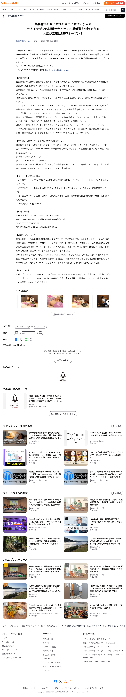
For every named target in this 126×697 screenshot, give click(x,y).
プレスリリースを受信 (91, 3)
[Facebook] (16, 339)
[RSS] (70, 681)
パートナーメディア (9, 650)
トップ (3, 626)
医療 (40, 333)
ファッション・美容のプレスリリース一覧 (26, 626)
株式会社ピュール (23, 41)
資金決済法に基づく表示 (94, 688)
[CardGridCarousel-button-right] (108, 302)
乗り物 (97, 9)
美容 (16, 333)
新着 (4, 9)
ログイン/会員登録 (116, 3)
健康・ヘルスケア (28, 333)
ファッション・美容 (37, 9)
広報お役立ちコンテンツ (11, 658)
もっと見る (117, 426)
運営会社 (26, 688)
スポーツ (64, 9)
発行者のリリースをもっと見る (63, 414)
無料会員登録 (48, 639)
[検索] (123, 10)
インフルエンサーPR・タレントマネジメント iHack (103, 651)
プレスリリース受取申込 (52, 662)
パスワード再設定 (49, 647)
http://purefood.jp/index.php (57, 70)
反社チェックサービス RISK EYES (96, 662)
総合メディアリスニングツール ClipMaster (99, 643)
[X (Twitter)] (21, 339)
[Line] (26, 339)
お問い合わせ (63, 360)
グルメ (19, 9)
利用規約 (57, 688)
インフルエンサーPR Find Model (96, 647)
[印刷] (31, 339)
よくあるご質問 (49, 655)
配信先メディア (8, 646)
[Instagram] (65, 681)
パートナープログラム (41, 688)
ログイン (46, 643)
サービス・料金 (8, 642)
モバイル (89, 9)
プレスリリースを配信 (70, 3)
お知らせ (46, 659)
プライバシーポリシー (72, 688)
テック (81, 9)
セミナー (46, 670)
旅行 (25, 9)
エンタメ (11, 9)
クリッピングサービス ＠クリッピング (98, 639)
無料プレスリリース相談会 (53, 666)
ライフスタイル (53, 9)
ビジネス (73, 9)
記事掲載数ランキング (10, 654)
